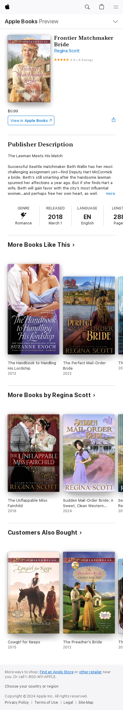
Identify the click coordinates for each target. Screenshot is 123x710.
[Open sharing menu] (113, 120)
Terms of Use (46, 702)
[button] (87, 7)
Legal (68, 702)
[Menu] (116, 7)
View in (29, 120)
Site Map (86, 702)
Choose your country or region (32, 686)
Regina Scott (67, 50)
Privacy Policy (17, 702)
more (111, 193)
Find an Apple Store (57, 672)
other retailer (90, 672)
